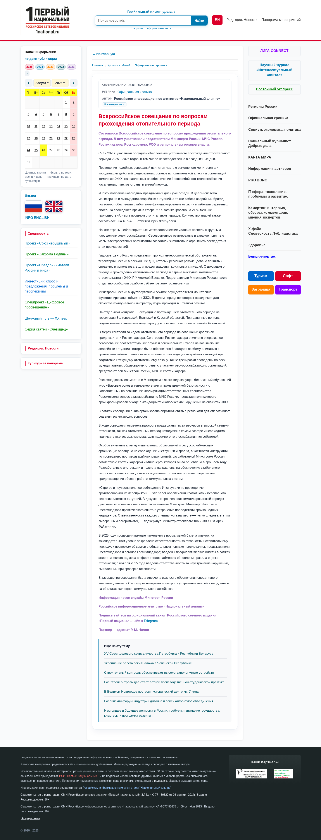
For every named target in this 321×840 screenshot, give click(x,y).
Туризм (260, 276)
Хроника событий (118, 65)
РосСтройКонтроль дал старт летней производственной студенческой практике (164, 682)
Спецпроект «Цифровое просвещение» (44, 304)
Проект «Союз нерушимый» (47, 243)
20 (50, 138)
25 (36, 150)
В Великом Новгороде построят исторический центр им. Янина (151, 691)
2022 (61, 66)
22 (65, 138)
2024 (40, 66)
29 (65, 150)
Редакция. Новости (43, 348)
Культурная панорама (45, 363)
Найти (199, 20)
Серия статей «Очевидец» (46, 329)
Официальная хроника (151, 65)
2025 (29, 66)
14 (58, 126)
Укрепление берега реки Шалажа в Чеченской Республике (148, 663)
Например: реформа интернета (151, 28)
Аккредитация (30, 818)
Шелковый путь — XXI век (46, 318)
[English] (54, 206)
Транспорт (288, 289)
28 (58, 150)
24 (28, 150)
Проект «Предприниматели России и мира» (47, 267)
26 (43, 150)
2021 (71, 66)
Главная (97, 65)
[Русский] (33, 206)
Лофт (288, 276)
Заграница (261, 289)
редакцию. (161, 780)
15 (65, 126)
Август (40, 83)
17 (28, 138)
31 (28, 162)
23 (73, 138)
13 (50, 126)
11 (36, 126)
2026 (58, 83)
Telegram (151, 621)
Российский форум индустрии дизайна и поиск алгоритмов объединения (158, 701)
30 (73, 150)
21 (58, 138)
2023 (50, 66)
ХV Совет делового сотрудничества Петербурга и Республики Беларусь (158, 653)
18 (36, 138)
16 (73, 126)
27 (50, 150)
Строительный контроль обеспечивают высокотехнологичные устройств (159, 672)
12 (43, 126)
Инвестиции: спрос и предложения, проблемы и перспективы (46, 286)
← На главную (103, 54)
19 (43, 138)
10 (28, 126)
